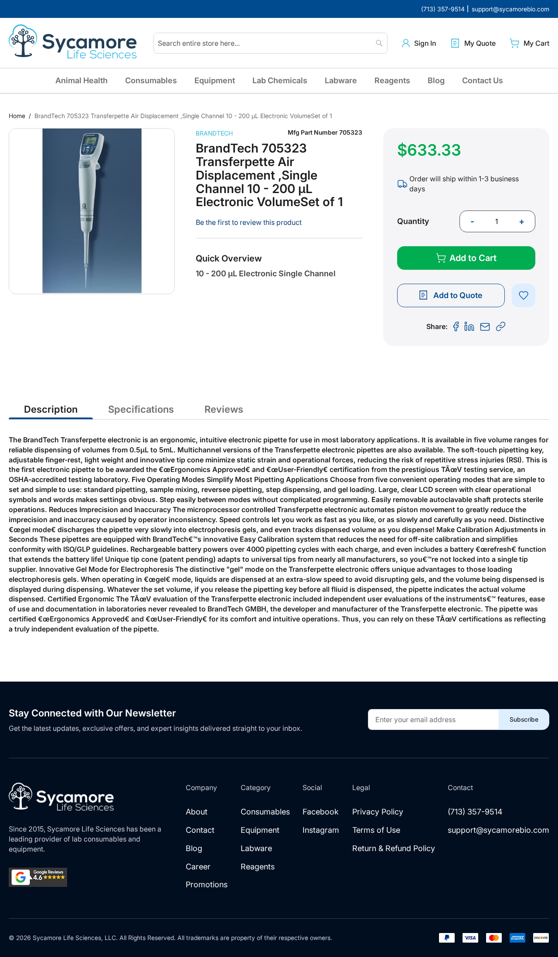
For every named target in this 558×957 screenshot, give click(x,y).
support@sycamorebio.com (498, 830)
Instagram (321, 830)
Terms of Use (376, 830)
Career (198, 866)
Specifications (141, 409)
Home (17, 115)
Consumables (151, 80)
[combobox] (270, 43)
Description (51, 409)
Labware (341, 80)
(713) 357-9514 (475, 811)
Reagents (392, 80)
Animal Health (81, 80)
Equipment (214, 80)
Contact (200, 830)
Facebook (321, 811)
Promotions (207, 884)
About (197, 811)
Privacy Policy (377, 811)
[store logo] (74, 43)
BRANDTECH (214, 133)
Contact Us (482, 80)
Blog (436, 80)
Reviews (223, 409)
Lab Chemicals (279, 80)
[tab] (51, 408)
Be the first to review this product (249, 222)
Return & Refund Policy (393, 848)
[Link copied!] (501, 327)
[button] (418, 43)
